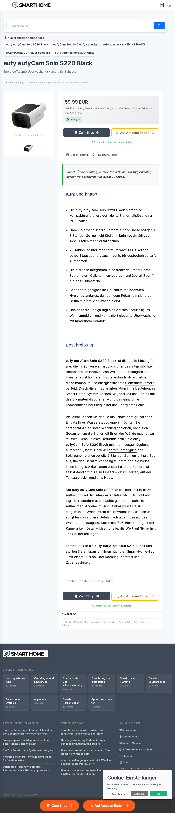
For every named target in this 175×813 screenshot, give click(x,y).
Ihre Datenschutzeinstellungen (141, 769)
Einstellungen (118, 794)
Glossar (127, 756)
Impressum (129, 730)
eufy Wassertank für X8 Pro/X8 (124, 44)
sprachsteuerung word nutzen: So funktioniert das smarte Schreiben (82, 732)
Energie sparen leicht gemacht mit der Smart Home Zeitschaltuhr (26, 742)
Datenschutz (130, 736)
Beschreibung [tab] (79, 154)
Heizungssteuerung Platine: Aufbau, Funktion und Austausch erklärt (83, 742)
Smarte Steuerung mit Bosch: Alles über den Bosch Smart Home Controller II (27, 732)
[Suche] (159, 25)
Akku (92, 467)
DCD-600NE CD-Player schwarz (28, 52)
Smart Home (75, 394)
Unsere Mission (132, 743)
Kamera (138, 467)
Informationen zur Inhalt (137, 749)
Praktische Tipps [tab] (107, 154)
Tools (125, 762)
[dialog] (137, 784)
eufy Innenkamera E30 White (75, 52)
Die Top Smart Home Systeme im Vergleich (29, 750)
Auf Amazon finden (135, 133)
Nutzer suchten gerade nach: (26, 37)
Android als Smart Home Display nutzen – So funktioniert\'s (28, 758)
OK (158, 793)
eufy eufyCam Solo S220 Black (27, 44)
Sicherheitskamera (139, 383)
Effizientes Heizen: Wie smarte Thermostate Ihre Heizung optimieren (26, 768)
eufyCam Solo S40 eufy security (75, 44)
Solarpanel (74, 456)
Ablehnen (139, 793)
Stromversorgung (123, 450)
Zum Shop (86, 132)
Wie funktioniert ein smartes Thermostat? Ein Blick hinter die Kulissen (87, 772)
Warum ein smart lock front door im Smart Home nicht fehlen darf (86, 752)
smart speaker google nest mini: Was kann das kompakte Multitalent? (87, 762)
